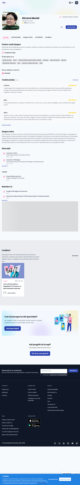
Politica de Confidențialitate (10, 429)
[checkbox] (53, 375)
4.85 (25, 23)
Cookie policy (41, 483)
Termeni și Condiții (7, 426)
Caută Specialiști (52, 389)
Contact (4, 395)
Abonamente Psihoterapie (55, 410)
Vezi (48, 401)
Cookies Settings (53, 479)
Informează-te (52, 392)
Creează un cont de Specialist (34, 399)
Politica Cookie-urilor (8, 420)
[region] (40, 479)
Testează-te (51, 404)
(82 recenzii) (31, 23)
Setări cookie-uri (7, 423)
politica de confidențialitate (58, 375)
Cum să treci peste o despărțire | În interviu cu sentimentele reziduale (12, 286)
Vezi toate (75, 255)
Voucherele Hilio (52, 407)
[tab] (6, 37)
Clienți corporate (33, 395)
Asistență (5, 392)
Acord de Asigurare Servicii (10, 432)
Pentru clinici (32, 389)
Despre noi (5, 389)
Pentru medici (32, 392)
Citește (49, 395)
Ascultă (49, 398)
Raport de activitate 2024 (10, 435)
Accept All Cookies (65, 479)
